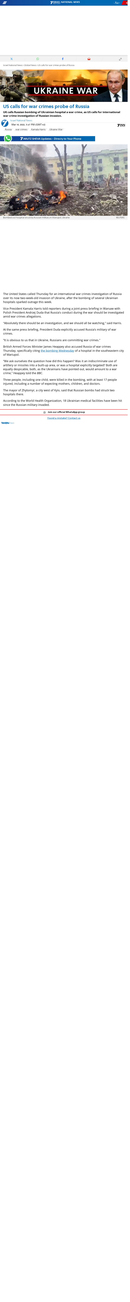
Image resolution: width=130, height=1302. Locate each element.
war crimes (21, 130)
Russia (8, 130)
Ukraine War (55, 130)
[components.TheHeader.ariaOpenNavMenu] (20, 2)
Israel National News (13, 65)
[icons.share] (125, 3)
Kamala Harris (38, 130)
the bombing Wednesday (57, 351)
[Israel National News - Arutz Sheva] (65, 2)
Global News (30, 65)
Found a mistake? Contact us (63, 418)
